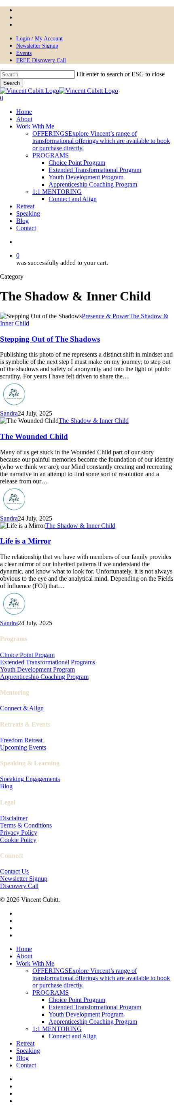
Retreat (25, 1043)
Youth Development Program (37, 669)
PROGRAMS (50, 992)
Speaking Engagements (30, 778)
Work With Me (35, 963)
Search (11, 83)
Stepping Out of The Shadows (50, 339)
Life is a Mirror (25, 541)
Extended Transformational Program (95, 1007)
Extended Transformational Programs (47, 662)
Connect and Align (73, 1036)
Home (24, 948)
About (24, 956)
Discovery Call (19, 885)
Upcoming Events (23, 747)
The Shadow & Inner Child (94, 420)
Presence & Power (105, 316)
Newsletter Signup (23, 878)
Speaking (28, 1050)
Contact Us (14, 871)
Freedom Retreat (21, 740)
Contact (26, 1065)
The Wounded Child (34, 436)
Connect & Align (22, 708)
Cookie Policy (18, 839)
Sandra (9, 413)
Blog (6, 786)
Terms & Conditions (26, 825)
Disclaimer (14, 818)
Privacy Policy (18, 832)
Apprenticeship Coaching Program (44, 676)
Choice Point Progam (27, 654)
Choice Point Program (77, 999)
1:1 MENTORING (57, 1028)
